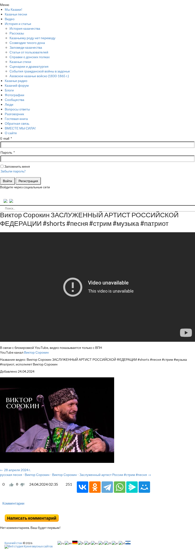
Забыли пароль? (13, 171)
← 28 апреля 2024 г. (15, 470)
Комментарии (13, 503)
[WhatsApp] (119, 487)
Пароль (6, 152)
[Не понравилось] (22, 484)
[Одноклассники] (95, 487)
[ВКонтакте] (82, 487)
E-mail (4, 138)
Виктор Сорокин (36, 352)
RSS (193, 510)
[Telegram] (107, 487)
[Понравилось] (11, 484)
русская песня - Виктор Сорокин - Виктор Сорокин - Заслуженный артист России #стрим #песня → (75, 475)
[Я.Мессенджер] (132, 487)
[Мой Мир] (144, 487)
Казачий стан (13, 543)
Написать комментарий (31, 518)
